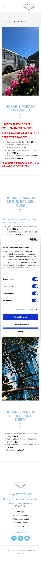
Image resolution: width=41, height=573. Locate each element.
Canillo (22, 550)
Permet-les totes (20, 317)
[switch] (35, 286)
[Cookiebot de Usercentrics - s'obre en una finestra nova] (28, 239)
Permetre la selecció (21, 324)
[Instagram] (14, 538)
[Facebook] (27, 538)
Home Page (6, 22)
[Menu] (3, 6)
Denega (21, 331)
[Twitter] (20, 538)
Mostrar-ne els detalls (25, 310)
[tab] (20, 115)
